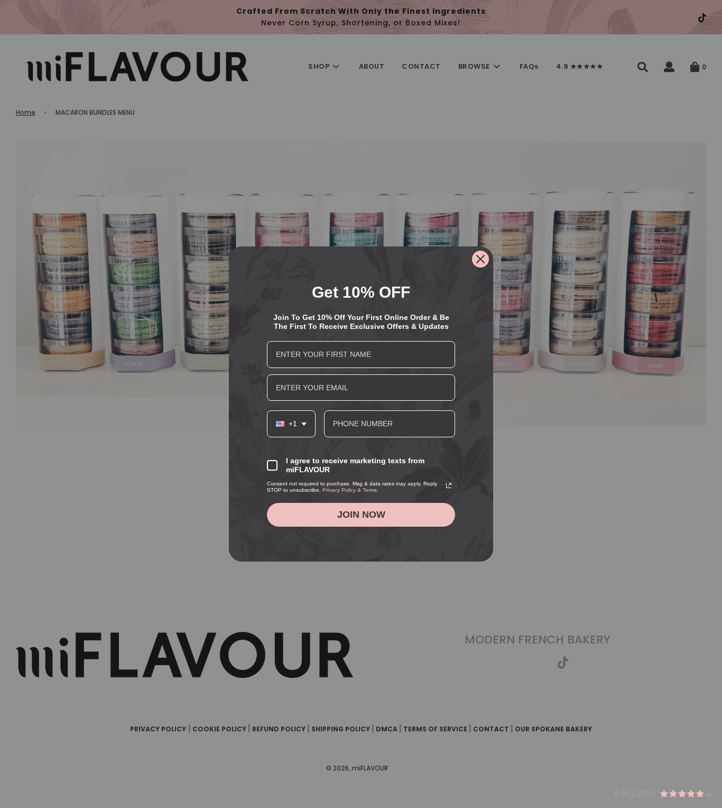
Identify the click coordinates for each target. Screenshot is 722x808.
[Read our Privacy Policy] (448, 485)
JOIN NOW (361, 514)
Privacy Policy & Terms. (350, 490)
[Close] (480, 259)
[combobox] (291, 423)
